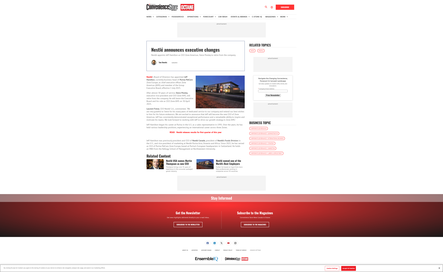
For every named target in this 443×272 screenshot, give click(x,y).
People (261, 51)
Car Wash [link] (222, 17)
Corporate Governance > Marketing (263, 148)
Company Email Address (266, 89)
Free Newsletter (273, 95)
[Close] (439, 268)
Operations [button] (193, 17)
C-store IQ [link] (257, 17)
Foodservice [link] (178, 17)
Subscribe (285, 7)
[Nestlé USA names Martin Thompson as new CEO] (155, 164)
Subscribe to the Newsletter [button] (188, 224)
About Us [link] (185, 250)
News (252, 51)
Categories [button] (161, 17)
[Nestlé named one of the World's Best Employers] (205, 164)
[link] (207, 243)
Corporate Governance (258, 128)
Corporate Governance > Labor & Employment (266, 153)
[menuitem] (151, 17)
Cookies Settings (255, 250)
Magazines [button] (270, 17)
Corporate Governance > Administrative (264, 133)
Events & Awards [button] (239, 17)
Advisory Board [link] (206, 250)
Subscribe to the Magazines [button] (255, 224)
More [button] (283, 17)
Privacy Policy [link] (227, 250)
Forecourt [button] (208, 17)
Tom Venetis (163, 62)
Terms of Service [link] (241, 250)
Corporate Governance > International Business (267, 138)
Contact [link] (217, 250)
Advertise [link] (195, 250)
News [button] (149, 17)
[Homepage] (170, 7)
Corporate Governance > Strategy (262, 143)
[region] (221, 268)
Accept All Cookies (349, 268)
